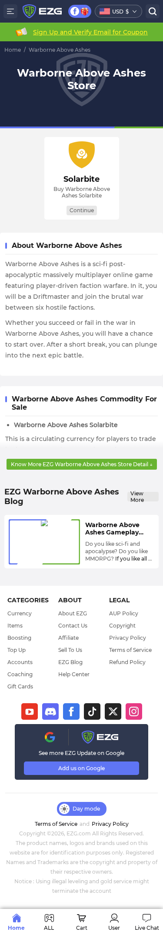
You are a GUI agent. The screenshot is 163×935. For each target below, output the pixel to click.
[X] (113, 711)
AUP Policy (123, 613)
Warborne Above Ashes (59, 50)
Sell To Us (70, 650)
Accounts (20, 662)
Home (12, 50)
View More (137, 496)
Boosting (19, 637)
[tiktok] (92, 711)
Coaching (20, 674)
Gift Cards (20, 686)
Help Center (74, 674)
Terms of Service (130, 650)
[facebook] (71, 711)
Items (15, 625)
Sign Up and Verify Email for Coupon (90, 32)
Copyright (122, 625)
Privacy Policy (127, 637)
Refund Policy (127, 662)
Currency (19, 613)
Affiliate (68, 637)
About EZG (72, 613)
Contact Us (72, 625)
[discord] (50, 711)
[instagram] (134, 711)
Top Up (16, 650)
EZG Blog (70, 662)
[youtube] (29, 711)
